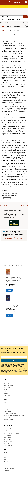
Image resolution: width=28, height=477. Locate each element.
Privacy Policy (17, 371)
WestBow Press (8, 441)
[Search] (25, 16)
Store (5, 389)
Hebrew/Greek (16, 26)
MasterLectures (8, 445)
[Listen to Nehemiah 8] (18, 30)
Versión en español (9, 468)
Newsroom (7, 393)
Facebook (6, 452)
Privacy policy (7, 411)
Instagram (6, 454)
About (5, 382)
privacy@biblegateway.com (8, 372)
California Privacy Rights (10, 413)
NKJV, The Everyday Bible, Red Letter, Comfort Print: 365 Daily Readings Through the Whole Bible (13, 279)
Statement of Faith (8, 385)
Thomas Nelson (8, 439)
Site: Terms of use (8, 419)
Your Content (24, 26)
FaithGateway (7, 428)
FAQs (5, 402)
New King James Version (11, 210)
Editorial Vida (7, 437)
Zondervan (6, 443)
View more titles (14, 321)
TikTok (5, 458)
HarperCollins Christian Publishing (12, 434)
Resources (9, 26)
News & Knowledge (9, 384)
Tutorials (6, 404)
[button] (26, 2)
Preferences (7, 470)
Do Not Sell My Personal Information (14, 415)
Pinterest (6, 456)
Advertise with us (8, 408)
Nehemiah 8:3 (6, 193)
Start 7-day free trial (8, 238)
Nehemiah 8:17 (7, 199)
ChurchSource (7, 432)
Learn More (19, 238)
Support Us (7, 395)
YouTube (6, 461)
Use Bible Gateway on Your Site (12, 406)
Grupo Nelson (7, 435)
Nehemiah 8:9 (6, 195)
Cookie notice (7, 417)
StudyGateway (7, 430)
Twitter (5, 459)
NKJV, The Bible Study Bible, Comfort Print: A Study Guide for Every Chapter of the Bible (14, 305)
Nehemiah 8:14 (7, 197)
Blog (5, 391)
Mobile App (7, 387)
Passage (3, 26)
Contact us (6, 409)
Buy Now (9, 290)
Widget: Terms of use (9, 421)
